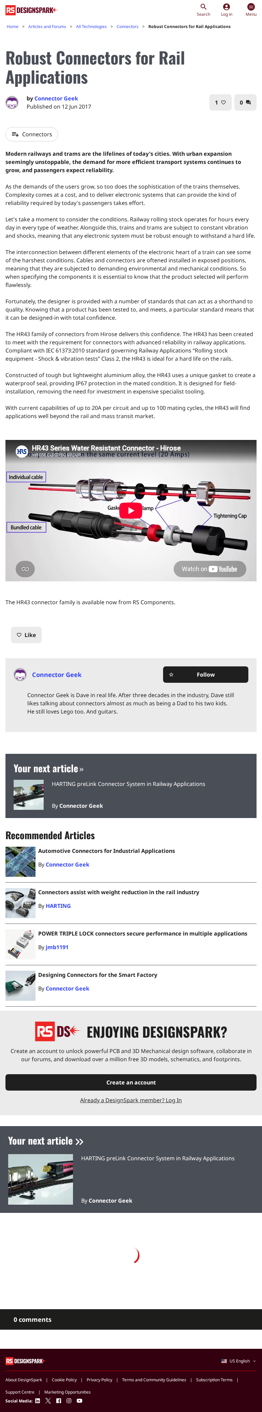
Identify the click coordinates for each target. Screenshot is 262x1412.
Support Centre (19, 1392)
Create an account (131, 1082)
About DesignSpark (23, 1380)
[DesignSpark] (26, 1360)
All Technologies (91, 26)
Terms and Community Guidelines (154, 1380)
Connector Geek (56, 98)
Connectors (128, 26)
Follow (192, 674)
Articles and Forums (47, 26)
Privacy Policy (99, 1380)
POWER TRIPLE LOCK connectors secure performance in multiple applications (142, 933)
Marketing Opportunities (67, 1392)
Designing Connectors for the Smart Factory (97, 975)
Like (26, 635)
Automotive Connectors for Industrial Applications (106, 851)
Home (12, 26)
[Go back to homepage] (31, 10)
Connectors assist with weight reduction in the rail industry (118, 892)
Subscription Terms (214, 1380)
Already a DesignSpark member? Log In (131, 1100)
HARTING (58, 906)
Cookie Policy (64, 1380)
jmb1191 (57, 947)
